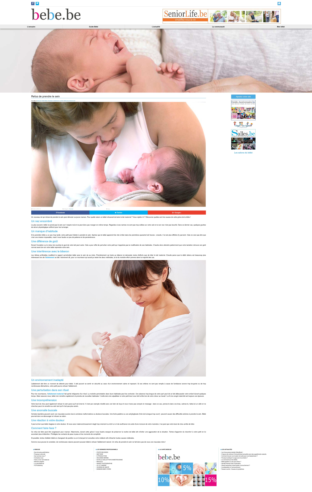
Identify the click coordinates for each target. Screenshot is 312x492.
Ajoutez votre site (243, 97)
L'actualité (156, 26)
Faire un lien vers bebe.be (41, 460)
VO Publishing (38, 465)
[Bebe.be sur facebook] (32, 3)
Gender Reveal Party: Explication (231, 463)
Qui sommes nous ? (40, 456)
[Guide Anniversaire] (243, 120)
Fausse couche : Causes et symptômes (232, 469)
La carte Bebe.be (39, 463)
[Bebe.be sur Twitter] (37, 3)
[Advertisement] (243, 180)
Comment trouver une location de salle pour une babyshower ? (239, 456)
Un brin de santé (103, 467)
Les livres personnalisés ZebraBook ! (232, 452)
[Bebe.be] (56, 19)
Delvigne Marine (103, 458)
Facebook (61, 212)
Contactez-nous (38, 458)
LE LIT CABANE (101, 465)
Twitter (119, 212)
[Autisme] (118, 376)
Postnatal (71, 209)
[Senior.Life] (222, 23)
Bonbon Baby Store (104, 469)
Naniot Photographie (104, 463)
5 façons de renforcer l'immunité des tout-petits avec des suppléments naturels (243, 454)
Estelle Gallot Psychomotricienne (110, 460)
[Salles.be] (243, 149)
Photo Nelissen (102, 452)
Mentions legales (39, 461)
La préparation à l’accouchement (230, 467)
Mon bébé (281, 26)
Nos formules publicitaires (41, 452)
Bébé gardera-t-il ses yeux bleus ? (231, 461)
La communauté (218, 26)
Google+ (177, 212)
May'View (100, 454)
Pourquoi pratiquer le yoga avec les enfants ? (234, 458)
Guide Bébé (93, 26)
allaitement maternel (56, 394)
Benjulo (100, 461)
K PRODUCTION (102, 456)
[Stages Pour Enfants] (243, 127)
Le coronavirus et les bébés (229, 460)
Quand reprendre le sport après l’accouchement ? (235, 465)
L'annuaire (31, 26)
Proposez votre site (39, 454)
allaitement (50, 257)
